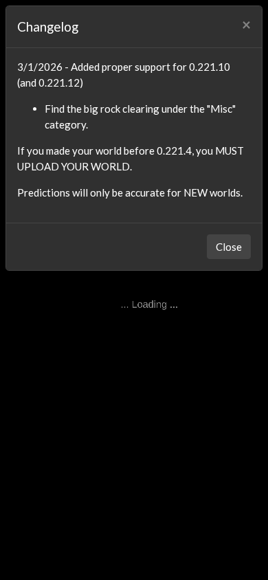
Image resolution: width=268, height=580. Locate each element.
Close (229, 247)
